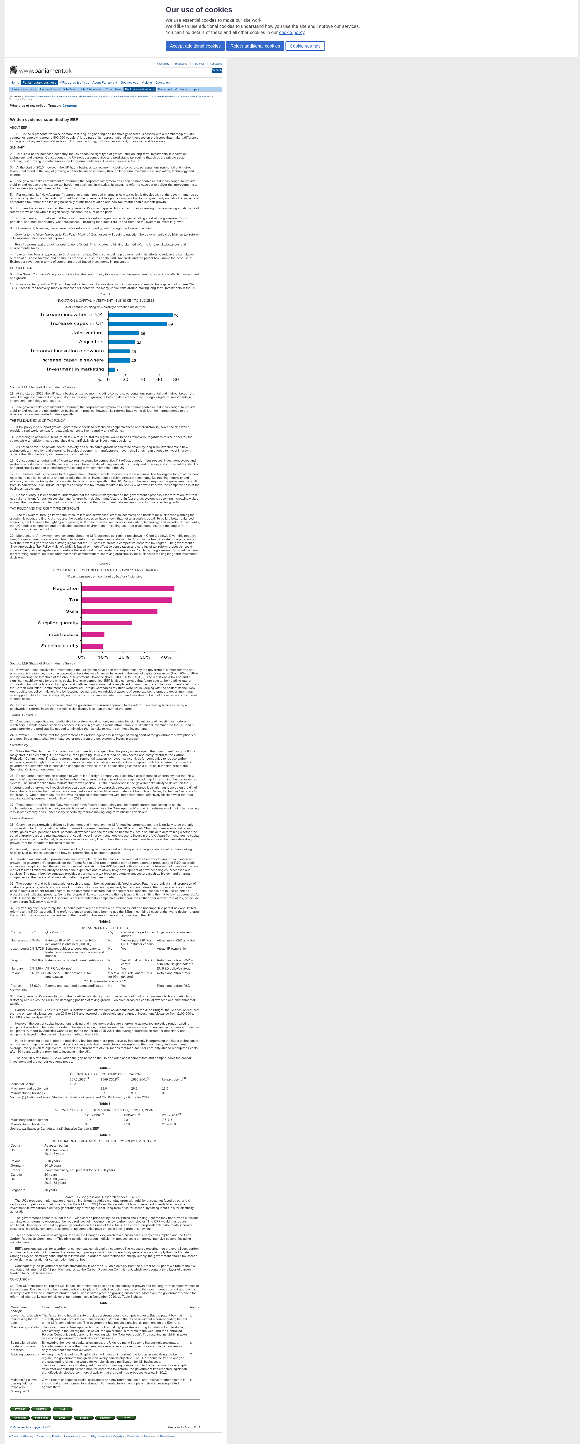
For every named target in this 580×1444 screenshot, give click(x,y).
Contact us (216, 63)
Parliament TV (167, 89)
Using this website (100, 1436)
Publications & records (140, 89)
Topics (195, 89)
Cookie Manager (168, 1436)
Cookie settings (305, 45)
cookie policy (291, 32)
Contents (70, 105)
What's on (69, 89)
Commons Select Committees (194, 96)
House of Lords (50, 89)
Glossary (28, 1436)
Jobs (84, 1436)
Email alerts (181, 63)
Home (15, 82)
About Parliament (104, 82)
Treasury (14, 99)
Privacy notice (134, 1436)
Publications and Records (94, 96)
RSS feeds (199, 63)
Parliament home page (36, 96)
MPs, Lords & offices (74, 82)
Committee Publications (124, 96)
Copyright (118, 1436)
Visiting (147, 82)
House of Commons (24, 89)
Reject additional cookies (255, 45)
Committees (114, 89)
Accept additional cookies (195, 45)
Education (162, 82)
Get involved (129, 82)
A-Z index (14, 1436)
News (184, 89)
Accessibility (162, 63)
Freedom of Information (65, 1436)
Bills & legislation (91, 89)
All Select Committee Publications (157, 96)
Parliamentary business (39, 82)
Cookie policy (150, 1436)
